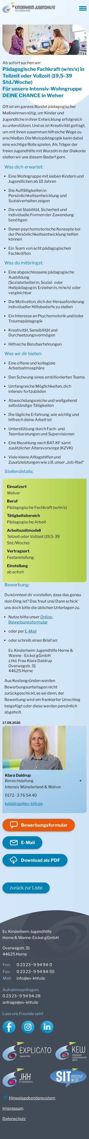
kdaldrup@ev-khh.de (24, 803)
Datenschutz (14, 1118)
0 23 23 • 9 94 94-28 (21, 996)
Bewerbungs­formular (44, 825)
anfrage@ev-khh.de (20, 1002)
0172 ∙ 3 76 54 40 (21, 795)
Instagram (28, 1027)
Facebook (8, 1027)
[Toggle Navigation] (83, 7)
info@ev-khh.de (31, 978)
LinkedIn (47, 1027)
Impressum (12, 1108)
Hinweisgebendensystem (32, 1098)
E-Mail (31, 631)
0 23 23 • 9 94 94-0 (34, 964)
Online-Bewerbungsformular (30, 619)
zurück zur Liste (26, 887)
